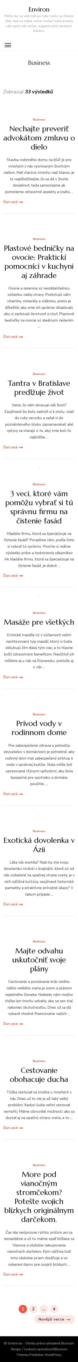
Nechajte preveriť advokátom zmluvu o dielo (39, 137)
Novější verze (51, 1319)
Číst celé (10, 202)
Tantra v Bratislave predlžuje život (39, 388)
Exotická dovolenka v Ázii (39, 845)
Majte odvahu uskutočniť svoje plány (39, 959)
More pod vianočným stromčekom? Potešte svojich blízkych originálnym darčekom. (39, 1197)
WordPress (53, 1355)
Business (39, 119)
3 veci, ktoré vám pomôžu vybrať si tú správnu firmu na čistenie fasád (39, 507)
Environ (39, 9)
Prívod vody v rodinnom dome (39, 728)
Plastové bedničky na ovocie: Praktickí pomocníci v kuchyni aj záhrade (39, 262)
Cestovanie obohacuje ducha (39, 1075)
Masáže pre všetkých (39, 622)
